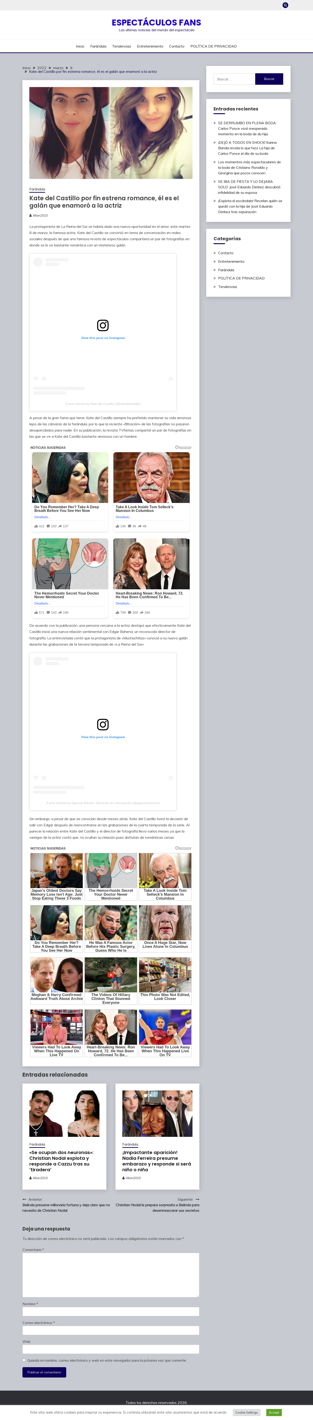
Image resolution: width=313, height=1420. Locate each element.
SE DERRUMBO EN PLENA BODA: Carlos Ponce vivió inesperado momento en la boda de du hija (247, 128)
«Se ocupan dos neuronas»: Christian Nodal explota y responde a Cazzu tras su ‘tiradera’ (61, 1161)
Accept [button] (274, 1412)
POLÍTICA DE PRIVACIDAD (213, 46)
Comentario (33, 1249)
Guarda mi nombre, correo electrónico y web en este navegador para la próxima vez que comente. (107, 1360)
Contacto (176, 46)
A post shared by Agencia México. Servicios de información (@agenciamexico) (103, 803)
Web (26, 1341)
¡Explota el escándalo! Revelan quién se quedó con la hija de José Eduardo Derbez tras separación (250, 206)
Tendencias (121, 46)
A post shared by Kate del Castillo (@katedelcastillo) (103, 404)
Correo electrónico (38, 1322)
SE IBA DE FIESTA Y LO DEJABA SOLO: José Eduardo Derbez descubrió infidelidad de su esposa (249, 187)
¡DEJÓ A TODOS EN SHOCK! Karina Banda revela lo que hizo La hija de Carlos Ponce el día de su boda (247, 148)
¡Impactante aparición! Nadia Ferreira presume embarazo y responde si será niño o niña (156, 1161)
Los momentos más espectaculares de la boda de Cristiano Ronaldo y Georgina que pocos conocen (249, 167)
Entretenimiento (150, 46)
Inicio (80, 46)
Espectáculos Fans (156, 22)
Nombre (30, 1303)
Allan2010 (40, 215)
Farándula (98, 46)
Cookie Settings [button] (247, 1412)
